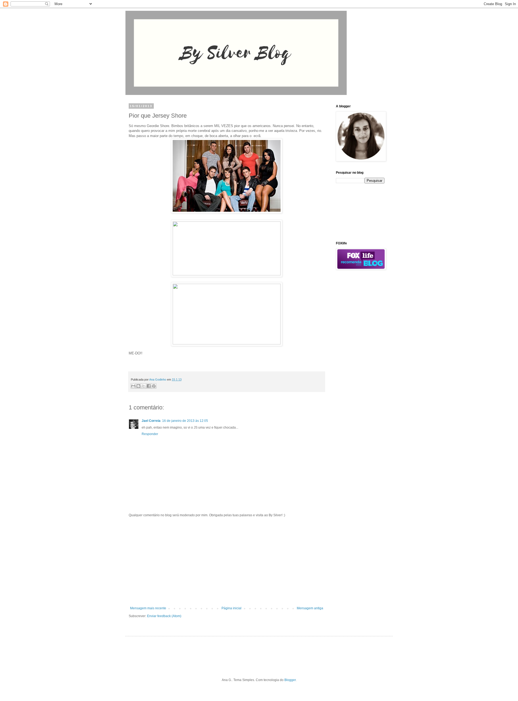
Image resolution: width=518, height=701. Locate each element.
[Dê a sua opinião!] (138, 386)
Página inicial (231, 608)
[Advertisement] (227, 562)
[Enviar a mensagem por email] (133, 386)
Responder (150, 434)
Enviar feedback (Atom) (164, 616)
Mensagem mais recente (148, 608)
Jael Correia (151, 421)
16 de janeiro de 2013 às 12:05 (185, 421)
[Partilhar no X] (143, 386)
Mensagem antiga (310, 608)
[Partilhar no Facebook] (148, 386)
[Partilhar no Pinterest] (153, 386)
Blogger (290, 680)
